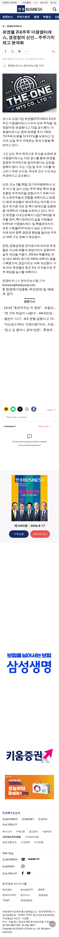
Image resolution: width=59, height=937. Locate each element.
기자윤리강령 (32, 837)
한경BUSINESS (14, 26)
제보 (35, 2)
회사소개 (7, 831)
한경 (10, 819)
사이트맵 (38, 842)
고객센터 (25, 842)
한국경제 (7, 889)
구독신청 (19, 534)
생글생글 (43, 895)
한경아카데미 (9, 895)
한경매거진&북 (9, 2)
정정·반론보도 (9, 842)
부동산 (47, 16)
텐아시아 (25, 895)
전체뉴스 (7, 16)
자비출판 (26, 2)
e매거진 (44, 2)
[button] (53, 2)
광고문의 (33, 831)
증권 (36, 16)
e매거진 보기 (40, 534)
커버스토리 (23, 16)
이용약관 (46, 831)
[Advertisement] (29, 596)
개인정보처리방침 (11, 837)
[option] (29, 663)
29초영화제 (26, 900)
